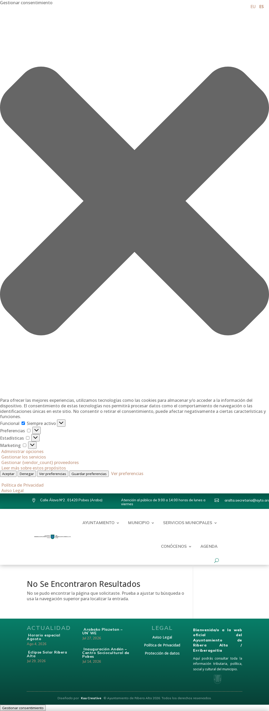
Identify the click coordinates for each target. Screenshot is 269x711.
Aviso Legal (12, 490)
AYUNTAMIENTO (98, 522)
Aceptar (8, 473)
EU (253, 6)
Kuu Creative (91, 698)
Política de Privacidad (22, 485)
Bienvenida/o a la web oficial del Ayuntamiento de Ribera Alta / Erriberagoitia (217, 640)
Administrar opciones (22, 451)
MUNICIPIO (138, 522)
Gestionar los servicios (23, 457)
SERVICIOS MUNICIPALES (187, 522)
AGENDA (209, 546)
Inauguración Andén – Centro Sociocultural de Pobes (105, 653)
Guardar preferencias (89, 473)
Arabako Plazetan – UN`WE (102, 631)
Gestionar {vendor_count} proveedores (40, 462)
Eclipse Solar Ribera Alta (47, 654)
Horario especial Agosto (43, 637)
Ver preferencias (52, 473)
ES (261, 6)
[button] (134, 202)
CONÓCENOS (174, 546)
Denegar (27, 473)
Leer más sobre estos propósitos (33, 468)
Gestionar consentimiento (23, 707)
